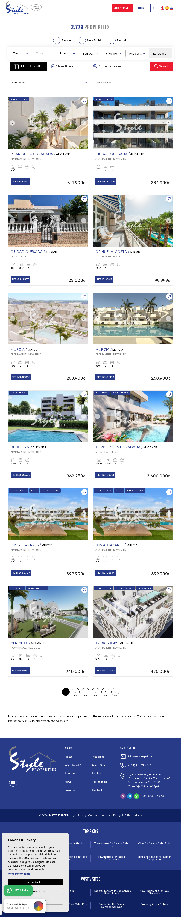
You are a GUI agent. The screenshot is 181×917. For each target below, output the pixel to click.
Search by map (30, 66)
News (68, 781)
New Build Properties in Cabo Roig (69, 858)
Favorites (70, 790)
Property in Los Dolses (154, 904)
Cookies (93, 815)
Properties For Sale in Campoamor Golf (112, 905)
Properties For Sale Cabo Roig (69, 904)
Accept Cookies (35, 882)
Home (68, 757)
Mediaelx (137, 815)
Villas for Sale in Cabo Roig (154, 843)
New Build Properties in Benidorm (69, 844)
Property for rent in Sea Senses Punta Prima (112, 892)
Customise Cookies (35, 891)
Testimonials (100, 781)
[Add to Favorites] (84, 101)
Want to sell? (73, 765)
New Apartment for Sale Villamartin (154, 892)
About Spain (99, 765)
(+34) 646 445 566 (152, 796)
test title (69, 891)
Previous (11, 123)
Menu (141, 8)
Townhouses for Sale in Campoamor (112, 858)
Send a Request (122, 8)
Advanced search (111, 66)
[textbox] (21, 53)
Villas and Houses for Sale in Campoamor (154, 858)
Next (84, 123)
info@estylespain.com (141, 756)
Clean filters (65, 66)
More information (19, 873)
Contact (97, 790)
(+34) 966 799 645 (139, 765)
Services (97, 773)
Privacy (82, 815)
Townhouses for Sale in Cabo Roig (111, 844)
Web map (105, 815)
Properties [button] (98, 757)
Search (164, 66)
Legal (73, 815)
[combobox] (20, 53)
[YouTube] (13, 783)
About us (70, 773)
